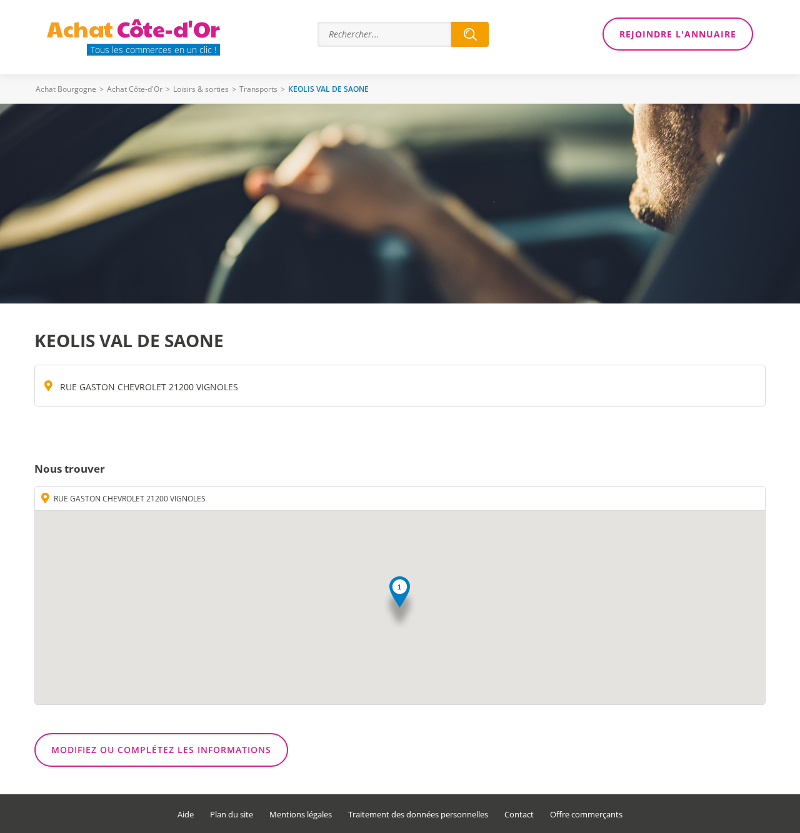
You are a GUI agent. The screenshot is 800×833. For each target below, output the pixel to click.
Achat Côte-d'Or (134, 89)
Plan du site (231, 814)
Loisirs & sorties (201, 89)
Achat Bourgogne (66, 89)
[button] (399, 603)
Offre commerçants (586, 814)
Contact (519, 814)
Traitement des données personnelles (418, 814)
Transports (258, 89)
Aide (186, 814)
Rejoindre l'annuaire (677, 34)
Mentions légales (300, 814)
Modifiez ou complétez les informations (161, 750)
